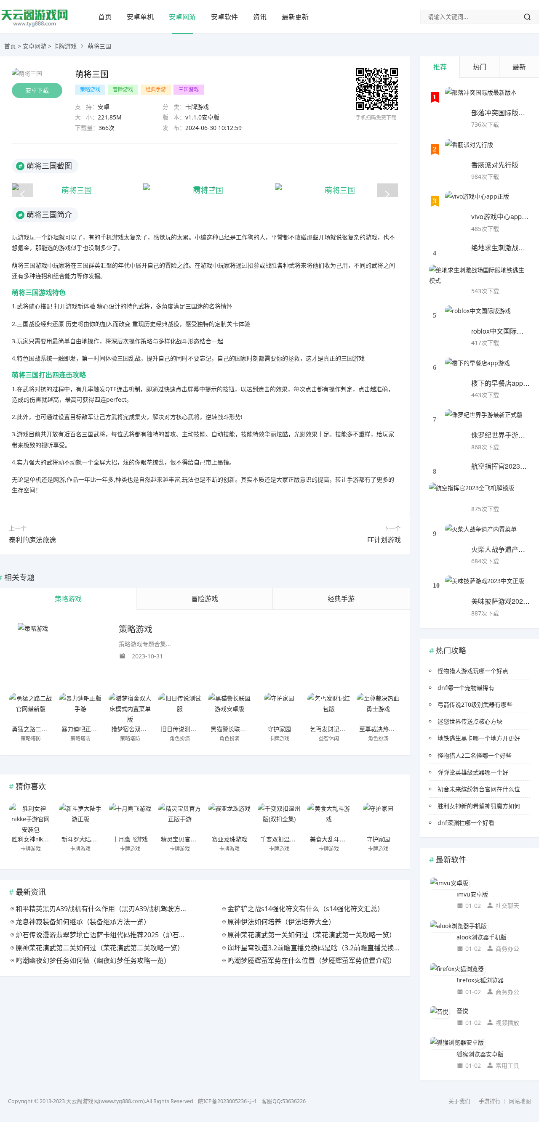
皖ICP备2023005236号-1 (227, 1101)
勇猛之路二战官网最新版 (44, 728)
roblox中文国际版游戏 (504, 331)
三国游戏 (189, 89)
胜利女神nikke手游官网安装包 (51, 839)
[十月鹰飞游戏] (130, 818)
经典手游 (156, 89)
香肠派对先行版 (494, 165)
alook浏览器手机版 (481, 937)
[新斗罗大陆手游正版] (80, 818)
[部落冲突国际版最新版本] (481, 97)
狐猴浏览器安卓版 (480, 1054)
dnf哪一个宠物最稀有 (466, 688)
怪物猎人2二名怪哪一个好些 (475, 755)
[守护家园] (279, 707)
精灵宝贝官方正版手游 (190, 839)
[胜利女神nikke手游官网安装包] (30, 818)
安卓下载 (37, 90)
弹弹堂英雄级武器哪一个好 (473, 772)
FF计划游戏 (384, 539)
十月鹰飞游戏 (130, 839)
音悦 (462, 1011)
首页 (105, 16)
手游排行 (490, 1101)
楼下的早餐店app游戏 (503, 383)
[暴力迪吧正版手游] (80, 707)
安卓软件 (224, 16)
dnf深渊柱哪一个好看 (466, 823)
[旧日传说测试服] (179, 707)
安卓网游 (182, 16)
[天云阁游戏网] (35, 25)
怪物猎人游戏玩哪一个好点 (473, 671)
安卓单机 (140, 16)
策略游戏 (90, 89)
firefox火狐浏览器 (480, 980)
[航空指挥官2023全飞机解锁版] (471, 493)
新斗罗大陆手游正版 (88, 839)
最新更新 (295, 16)
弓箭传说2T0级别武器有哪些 (475, 704)
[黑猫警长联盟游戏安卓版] (229, 707)
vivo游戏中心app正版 (503, 216)
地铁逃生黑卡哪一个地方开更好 (479, 738)
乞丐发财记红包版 (333, 728)
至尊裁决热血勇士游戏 (388, 728)
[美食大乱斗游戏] (328, 818)
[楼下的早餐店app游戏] (477, 368)
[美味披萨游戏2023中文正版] (484, 586)
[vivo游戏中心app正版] (477, 201)
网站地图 (520, 1101)
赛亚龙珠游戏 (229, 839)
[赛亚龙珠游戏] (229, 818)
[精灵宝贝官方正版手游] (179, 818)
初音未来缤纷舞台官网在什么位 (479, 789)
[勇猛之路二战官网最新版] (30, 707)
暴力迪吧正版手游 (85, 728)
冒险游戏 (123, 89)
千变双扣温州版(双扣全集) (294, 839)
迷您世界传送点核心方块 (470, 721)
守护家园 (279, 728)
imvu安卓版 (472, 894)
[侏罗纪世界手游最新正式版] (484, 419)
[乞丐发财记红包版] (328, 707)
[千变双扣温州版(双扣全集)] (279, 818)
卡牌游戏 (65, 46)
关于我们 (459, 1101)
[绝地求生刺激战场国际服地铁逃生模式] (479, 275)
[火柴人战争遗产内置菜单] (481, 534)
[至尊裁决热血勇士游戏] (378, 707)
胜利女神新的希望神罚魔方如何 (479, 806)
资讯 (260, 16)
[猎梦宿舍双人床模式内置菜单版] (130, 707)
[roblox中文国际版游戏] (478, 315)
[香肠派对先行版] (469, 149)
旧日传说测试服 (181, 728)
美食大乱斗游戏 (330, 839)
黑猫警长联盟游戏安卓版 (243, 728)
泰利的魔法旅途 (32, 539)
